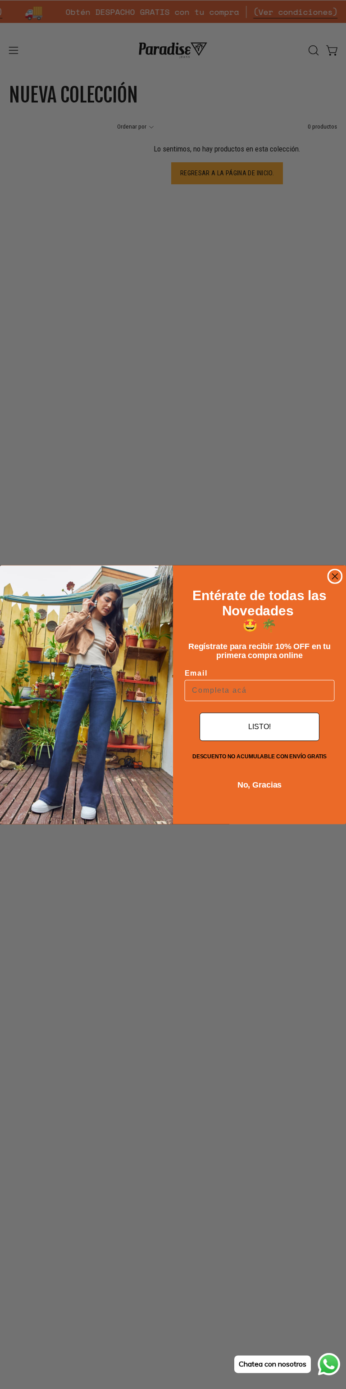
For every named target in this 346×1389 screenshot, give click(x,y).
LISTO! (259, 726)
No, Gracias (259, 784)
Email (196, 673)
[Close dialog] (335, 576)
